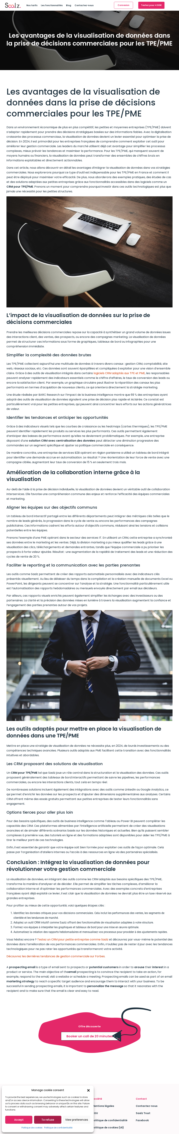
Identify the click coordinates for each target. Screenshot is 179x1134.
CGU (95, 1113)
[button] (88, 1090)
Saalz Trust (143, 1113)
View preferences (76, 1120)
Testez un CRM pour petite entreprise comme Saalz (72, 939)
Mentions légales (103, 1106)
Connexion (123, 5)
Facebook (142, 1120)
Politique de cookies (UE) (108, 1127)
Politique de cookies (32, 1127)
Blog (68, 5)
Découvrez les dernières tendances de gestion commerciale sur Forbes (55, 956)
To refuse (47, 1120)
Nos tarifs (31, 5)
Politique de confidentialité (58, 1127)
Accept (19, 1120)
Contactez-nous (84, 5)
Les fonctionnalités (52, 5)
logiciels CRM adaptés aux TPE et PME (119, 373)
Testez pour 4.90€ (151, 5)
